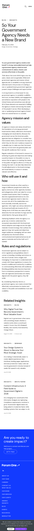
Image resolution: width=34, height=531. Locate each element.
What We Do (6, 488)
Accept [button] (10, 529)
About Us (5, 476)
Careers (5, 482)
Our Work (5, 491)
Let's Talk (10, 452)
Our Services (7, 494)
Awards (5, 501)
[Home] (6, 8)
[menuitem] (3, 472)
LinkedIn (3, 470)
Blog (4, 506)
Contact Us (6, 485)
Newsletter (6, 516)
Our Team (5, 479)
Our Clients (6, 497)
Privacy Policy (21, 529)
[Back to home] (11, 467)
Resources (6, 513)
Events (4, 509)
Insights (5, 503)
